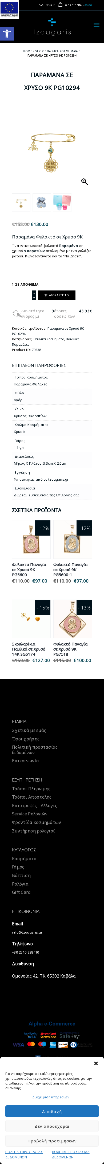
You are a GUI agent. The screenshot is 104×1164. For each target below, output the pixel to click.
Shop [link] (39, 51)
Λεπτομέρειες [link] (31, 533)
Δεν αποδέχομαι (52, 1126)
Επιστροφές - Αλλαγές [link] (34, 805)
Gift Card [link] (21, 892)
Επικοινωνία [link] (25, 761)
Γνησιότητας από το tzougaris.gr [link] (41, 479)
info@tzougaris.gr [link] (27, 932)
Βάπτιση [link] (21, 875)
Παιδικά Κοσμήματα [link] (62, 51)
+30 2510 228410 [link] (25, 952)
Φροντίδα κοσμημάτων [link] (36, 822)
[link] (7, 34)
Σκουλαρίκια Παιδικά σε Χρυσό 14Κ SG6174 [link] (28, 649)
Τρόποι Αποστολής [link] (32, 797)
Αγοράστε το (59, 295)
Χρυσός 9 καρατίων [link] (30, 415)
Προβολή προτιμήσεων (52, 1140)
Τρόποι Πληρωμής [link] (31, 789)
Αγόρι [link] (19, 399)
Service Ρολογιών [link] (30, 814)
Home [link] (27, 51)
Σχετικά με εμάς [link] (29, 730)
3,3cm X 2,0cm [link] (54, 463)
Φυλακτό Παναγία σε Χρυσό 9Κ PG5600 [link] (29, 569)
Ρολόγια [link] (20, 884)
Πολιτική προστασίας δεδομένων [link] (35, 749)
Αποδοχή (52, 1111)
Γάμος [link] (18, 867)
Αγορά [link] (31, 545)
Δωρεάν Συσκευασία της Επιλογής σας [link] (47, 495)
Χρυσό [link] (19, 431)
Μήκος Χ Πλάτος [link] (28, 463)
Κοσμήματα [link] (24, 859)
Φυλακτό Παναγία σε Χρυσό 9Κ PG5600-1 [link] (70, 569)
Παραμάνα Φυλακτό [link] (31, 384)
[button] (96, 1063)
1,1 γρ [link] (19, 447)
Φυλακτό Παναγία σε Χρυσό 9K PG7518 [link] (70, 649)
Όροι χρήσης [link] (25, 739)
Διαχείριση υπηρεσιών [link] (50, 1097)
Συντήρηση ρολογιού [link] (33, 831)
